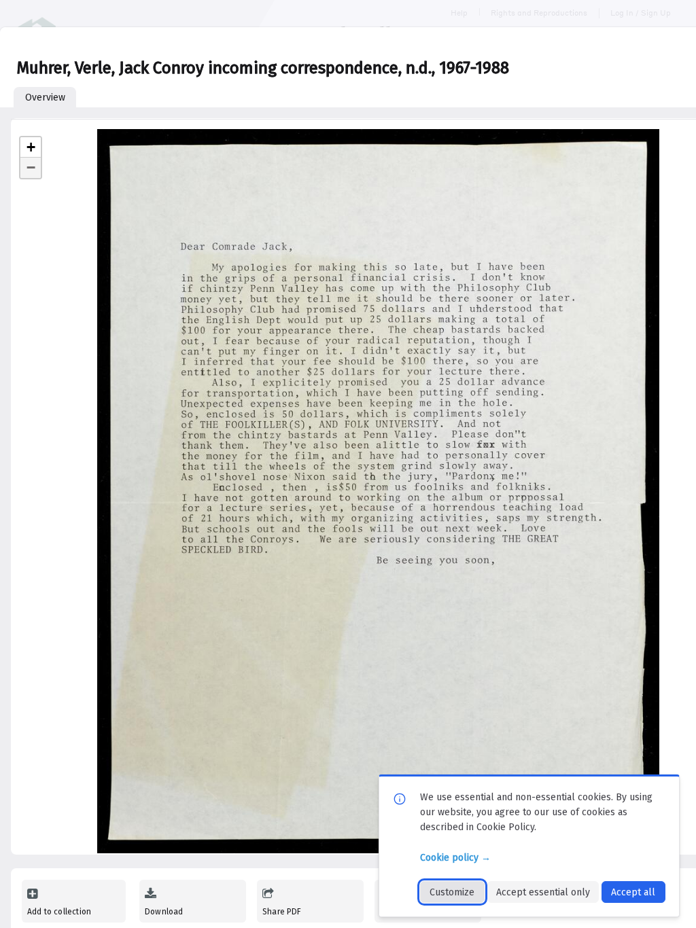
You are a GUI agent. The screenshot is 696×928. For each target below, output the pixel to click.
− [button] (31, 167)
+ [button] (31, 147)
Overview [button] (45, 97)
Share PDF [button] (282, 911)
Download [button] (164, 911)
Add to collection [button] (59, 911)
